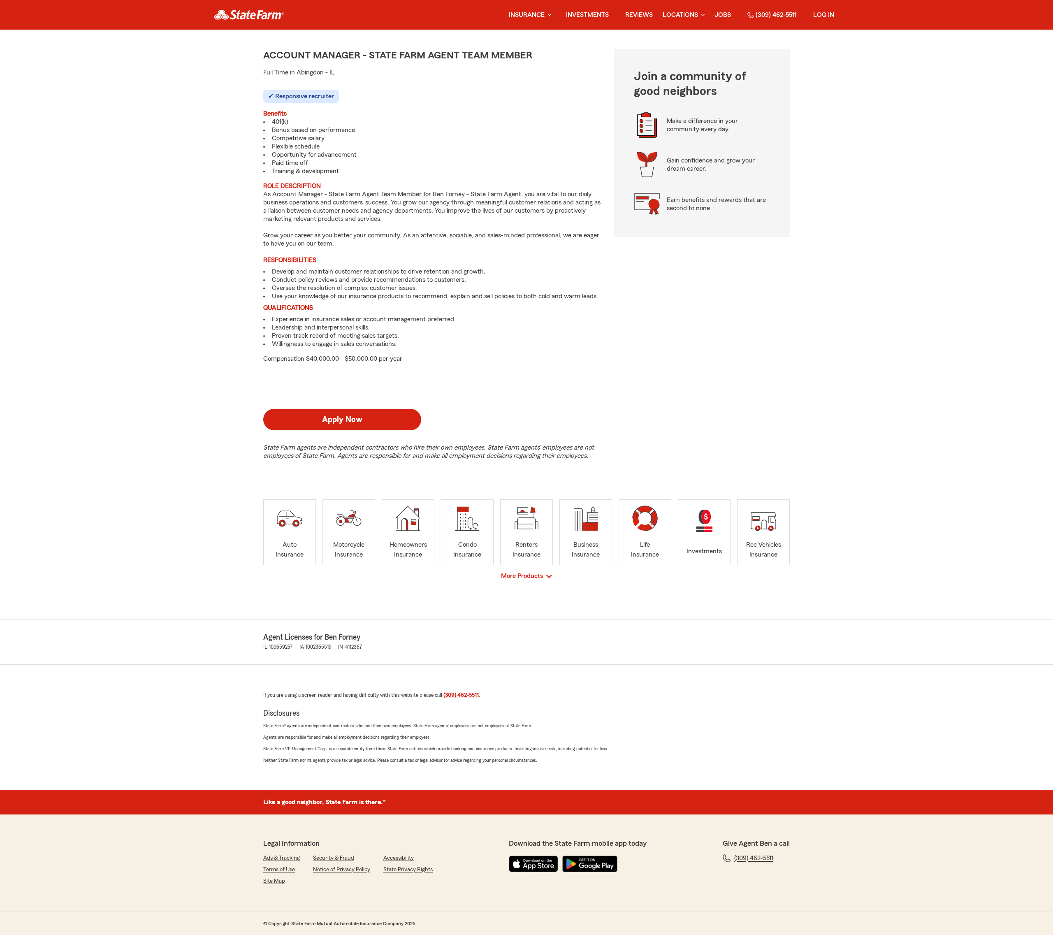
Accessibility (398, 858)
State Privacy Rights (408, 869)
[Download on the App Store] (533, 864)
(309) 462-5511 (776, 15)
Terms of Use (279, 869)
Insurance (527, 15)
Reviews (639, 15)
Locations (680, 15)
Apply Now (342, 419)
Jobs (722, 15)
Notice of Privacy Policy (341, 869)
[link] (249, 15)
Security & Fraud (333, 858)
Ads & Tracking (281, 858)
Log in (823, 15)
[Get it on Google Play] (589, 864)
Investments (587, 15)
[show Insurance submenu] (548, 15)
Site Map (274, 881)
